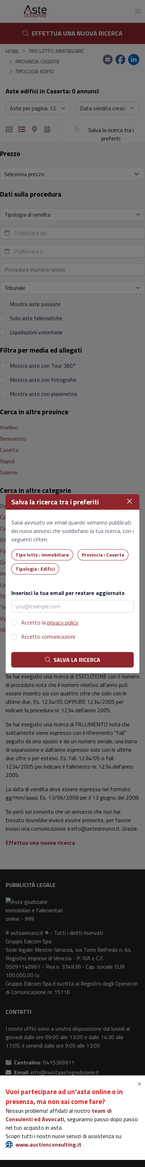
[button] (141, 1084)
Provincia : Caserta (103, 554)
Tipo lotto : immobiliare (42, 554)
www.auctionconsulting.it (48, 1144)
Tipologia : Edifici (35, 568)
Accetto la (49, 622)
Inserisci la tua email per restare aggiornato (68, 593)
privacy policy (62, 622)
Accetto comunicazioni (48, 636)
